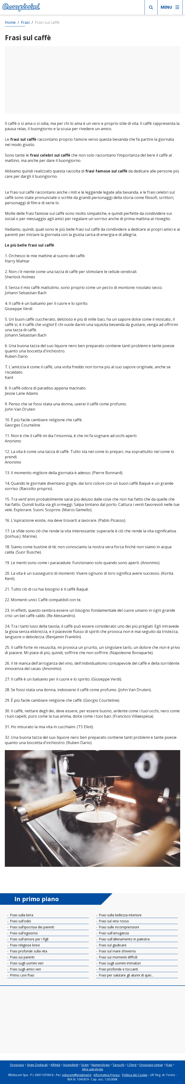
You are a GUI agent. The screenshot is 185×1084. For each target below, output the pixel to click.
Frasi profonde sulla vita (28, 951)
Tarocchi (118, 1065)
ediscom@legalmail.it (76, 1075)
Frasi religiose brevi (24, 945)
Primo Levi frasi (21, 975)
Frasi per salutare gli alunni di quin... (125, 975)
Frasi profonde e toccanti (118, 969)
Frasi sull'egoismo (23, 933)
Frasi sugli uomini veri (26, 963)
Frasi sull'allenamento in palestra (124, 939)
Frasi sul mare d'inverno (117, 951)
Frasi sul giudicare (112, 945)
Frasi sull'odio (20, 921)
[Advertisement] (92, 80)
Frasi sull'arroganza (113, 933)
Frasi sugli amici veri (25, 969)
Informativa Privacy (107, 1075)
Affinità (55, 1065)
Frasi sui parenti (21, 957)
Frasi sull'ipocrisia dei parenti (31, 927)
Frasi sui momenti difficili (117, 957)
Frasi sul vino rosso (113, 921)
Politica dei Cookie (134, 1075)
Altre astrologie (92, 1069)
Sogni (85, 1065)
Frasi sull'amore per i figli (28, 939)
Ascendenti (70, 1065)
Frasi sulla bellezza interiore (120, 915)
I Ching (131, 1065)
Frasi (169, 1065)
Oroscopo (17, 1065)
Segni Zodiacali (37, 1065)
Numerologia (101, 1065)
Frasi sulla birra (21, 915)
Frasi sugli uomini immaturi (119, 963)
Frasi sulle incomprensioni (118, 927)
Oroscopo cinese (151, 1065)
